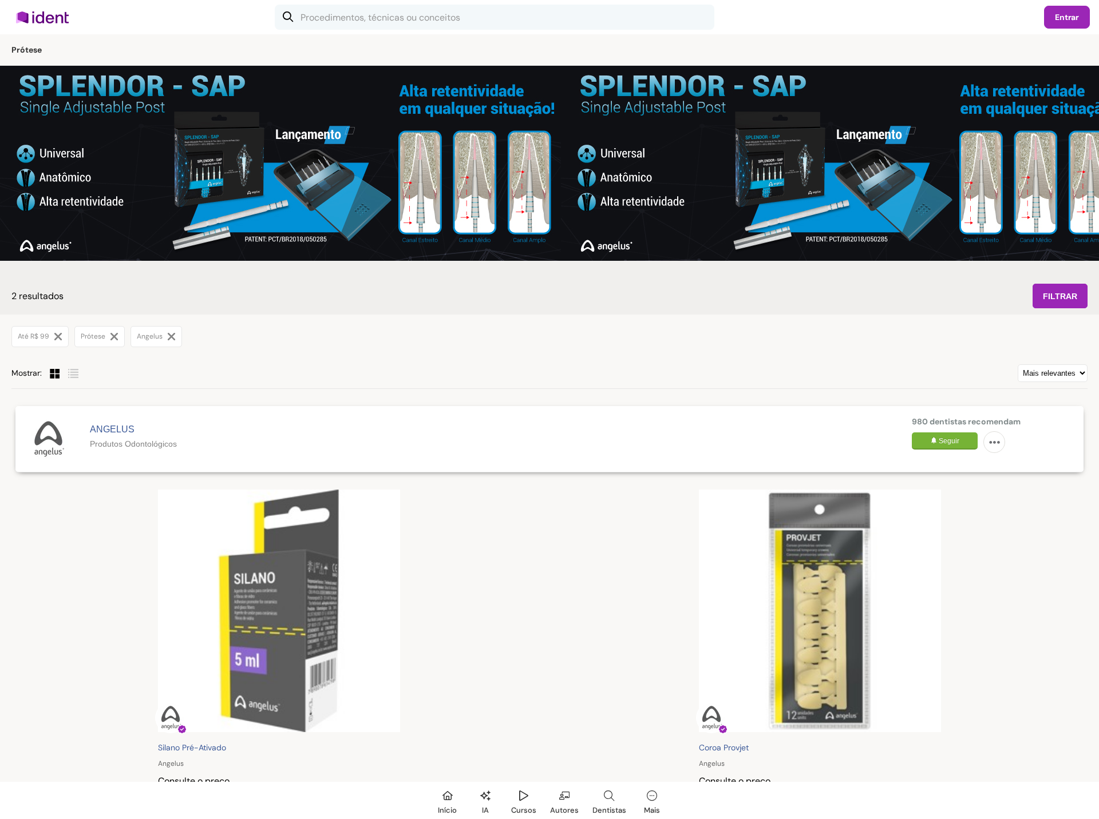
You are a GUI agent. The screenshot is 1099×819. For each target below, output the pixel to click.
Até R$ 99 (34, 336)
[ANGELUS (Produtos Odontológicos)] (48, 439)
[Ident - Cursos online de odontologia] (46, 17)
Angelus (150, 336)
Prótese (94, 336)
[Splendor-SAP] (280, 163)
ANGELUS (112, 429)
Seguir (948, 441)
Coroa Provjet (724, 747)
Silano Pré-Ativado (192, 747)
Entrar (1067, 17)
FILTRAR (1060, 296)
